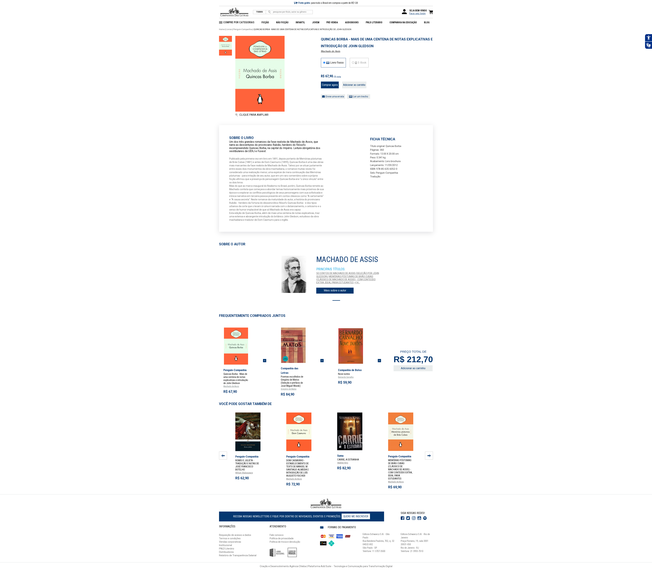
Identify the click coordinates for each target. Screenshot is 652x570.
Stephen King (342, 463)
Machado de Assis (330, 51)
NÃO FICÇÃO (282, 22)
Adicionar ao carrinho (354, 84)
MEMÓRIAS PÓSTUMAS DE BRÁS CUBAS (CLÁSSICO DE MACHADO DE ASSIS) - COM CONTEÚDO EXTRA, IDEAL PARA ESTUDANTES (346, 279)
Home (222, 29)
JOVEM (315, 22)
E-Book (362, 62)
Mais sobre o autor (335, 290)
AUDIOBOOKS (352, 22)
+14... (357, 282)
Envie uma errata (335, 96)
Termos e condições (230, 538)
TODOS (259, 12)
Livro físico (337, 62)
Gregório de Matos (288, 389)
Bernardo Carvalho (346, 377)
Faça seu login (417, 13)
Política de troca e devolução (285, 541)
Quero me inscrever (355, 516)
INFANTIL (300, 22)
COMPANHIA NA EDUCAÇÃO (403, 22)
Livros (229, 29)
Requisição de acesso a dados (235, 535)
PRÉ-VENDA (332, 22)
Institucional (225, 545)
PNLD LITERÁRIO (374, 22)
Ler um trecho (360, 96)
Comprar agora (330, 84)
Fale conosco (277, 535)
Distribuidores (226, 552)
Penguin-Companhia (242, 29)
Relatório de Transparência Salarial (237, 555)
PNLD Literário (226, 548)
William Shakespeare (244, 473)
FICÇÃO (265, 22)
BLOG (427, 22)
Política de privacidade (282, 538)
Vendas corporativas (230, 541)
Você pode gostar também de (245, 404)
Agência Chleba (297, 566)
